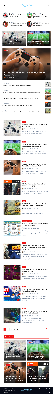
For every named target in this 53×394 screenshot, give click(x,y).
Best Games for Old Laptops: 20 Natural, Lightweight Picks (35, 270)
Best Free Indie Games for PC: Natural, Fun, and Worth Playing (34, 290)
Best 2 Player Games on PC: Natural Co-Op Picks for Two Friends (35, 312)
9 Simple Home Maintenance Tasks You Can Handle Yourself (35, 224)
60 (14, 329)
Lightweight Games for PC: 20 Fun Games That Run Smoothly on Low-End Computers (34, 247)
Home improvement (27, 221)
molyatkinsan (27, 228)
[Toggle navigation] (5, 5)
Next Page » (46, 328)
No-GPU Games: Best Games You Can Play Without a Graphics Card (20, 98)
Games (6, 33)
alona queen (9, 43)
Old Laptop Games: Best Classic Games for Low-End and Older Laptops (40, 16)
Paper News (10, 390)
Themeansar (5, 392)
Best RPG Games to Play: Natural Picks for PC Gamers (16, 85)
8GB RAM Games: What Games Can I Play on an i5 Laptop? (23, 74)
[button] (48, 64)
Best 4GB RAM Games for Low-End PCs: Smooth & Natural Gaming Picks (21, 112)
